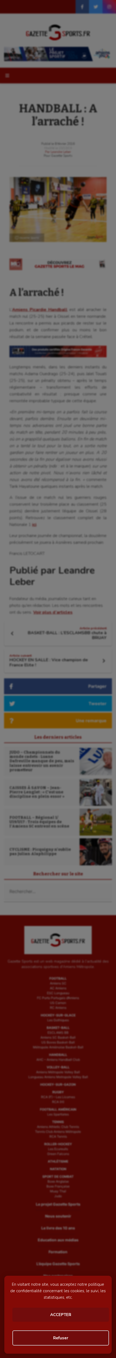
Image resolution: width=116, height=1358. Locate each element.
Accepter (60, 1314)
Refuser (60, 1338)
